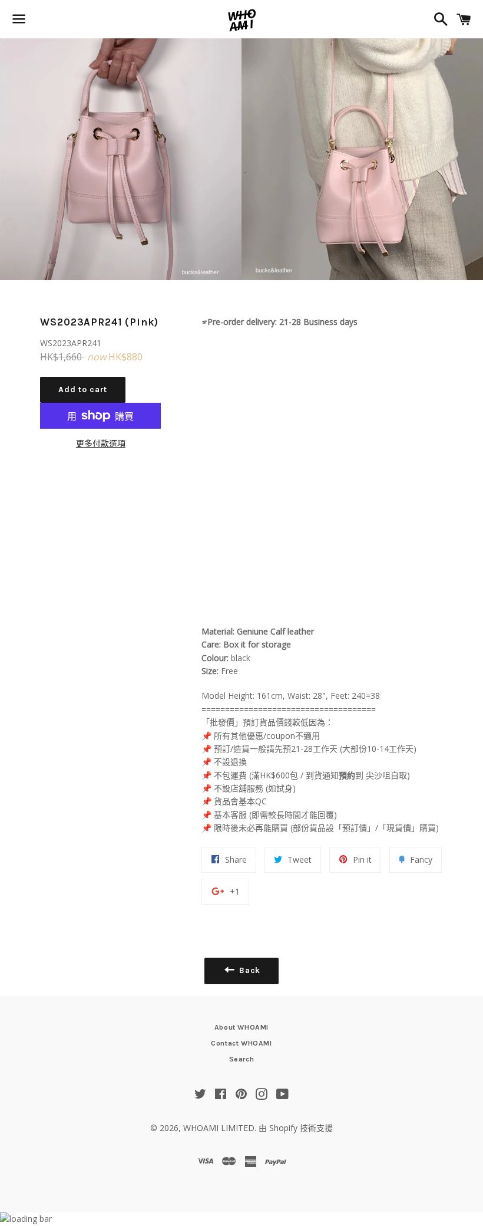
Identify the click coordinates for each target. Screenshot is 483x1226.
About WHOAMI (241, 1027)
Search (241, 1059)
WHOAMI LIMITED (218, 1127)
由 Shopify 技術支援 (296, 1127)
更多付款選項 (100, 443)
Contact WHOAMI (241, 1043)
